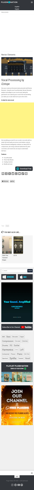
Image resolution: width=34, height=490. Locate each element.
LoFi (22, 349)
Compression (7, 341)
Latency (16, 349)
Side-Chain (26, 354)
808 (3, 337)
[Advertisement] (17, 33)
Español (17, 7)
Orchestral (5, 354)
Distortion (25, 341)
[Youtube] (18, 485)
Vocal (7, 226)
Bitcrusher (15, 337)
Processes (4, 12)
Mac (13, 181)
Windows (6, 181)
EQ (11, 345)
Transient (20, 358)
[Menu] (32, 2)
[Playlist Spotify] (21, 485)
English (17, 9)
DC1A (15, 255)
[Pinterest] (15, 485)
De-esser (17, 341)
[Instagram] (12, 485)
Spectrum (5, 358)
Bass (8, 336)
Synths (13, 358)
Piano (19, 354)
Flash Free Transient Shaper (5, 258)
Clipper (22, 337)
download (24, 168)
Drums (5, 345)
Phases (13, 354)
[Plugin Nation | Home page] (12, 2)
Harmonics (7, 349)
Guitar (16, 345)
